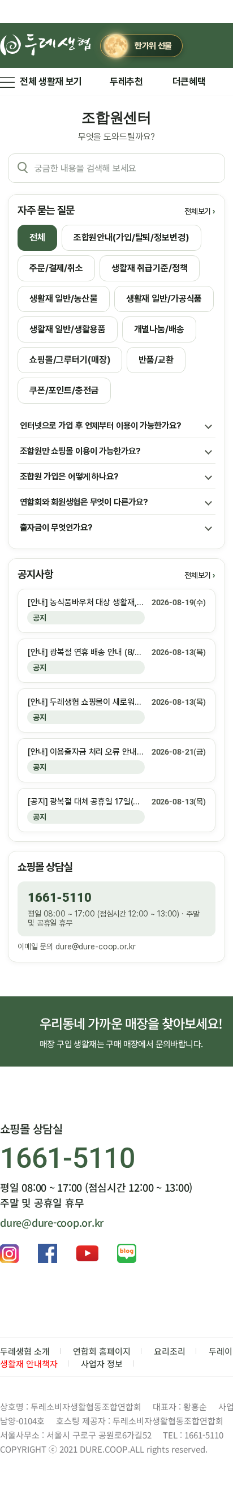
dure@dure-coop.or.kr (95, 946)
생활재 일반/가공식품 (164, 298)
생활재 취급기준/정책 (149, 268)
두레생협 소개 (25, 1351)
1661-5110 (60, 897)
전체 (37, 237)
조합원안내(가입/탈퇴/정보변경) (131, 237)
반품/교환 (156, 359)
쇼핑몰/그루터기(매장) (69, 359)
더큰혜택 (189, 81)
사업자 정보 (102, 1363)
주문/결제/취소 (56, 268)
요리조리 (169, 1351)
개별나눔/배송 (159, 329)
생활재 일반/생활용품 (67, 329)
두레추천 (126, 81)
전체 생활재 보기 (51, 81)
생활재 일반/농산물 (63, 298)
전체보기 (197, 211)
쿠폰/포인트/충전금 (64, 390)
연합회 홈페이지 (102, 1351)
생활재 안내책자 (29, 1363)
